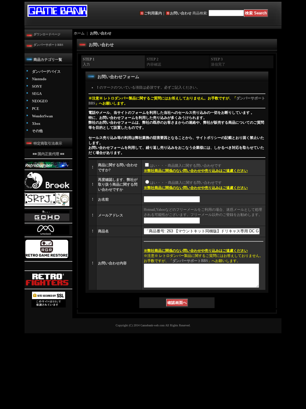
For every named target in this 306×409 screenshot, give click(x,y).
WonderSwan (42, 116)
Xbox (36, 124)
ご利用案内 (153, 13)
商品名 (103, 231)
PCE (35, 109)
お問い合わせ (181, 13)
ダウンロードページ (46, 34)
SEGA (37, 94)
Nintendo (39, 79)
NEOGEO (40, 101)
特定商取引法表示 (47, 143)
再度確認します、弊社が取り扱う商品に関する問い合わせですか (117, 185)
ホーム (79, 33)
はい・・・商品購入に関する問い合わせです (185, 165)
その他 (37, 131)
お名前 (103, 199)
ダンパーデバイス (46, 71)
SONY (37, 86)
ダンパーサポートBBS (48, 44)
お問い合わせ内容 (112, 263)
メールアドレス (110, 215)
